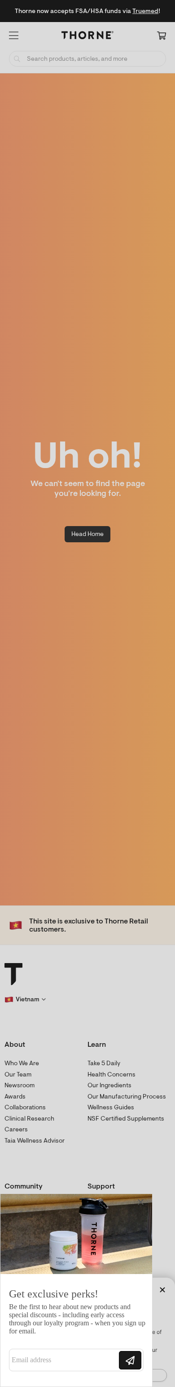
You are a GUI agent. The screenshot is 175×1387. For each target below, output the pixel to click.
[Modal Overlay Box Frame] (76, 1290)
